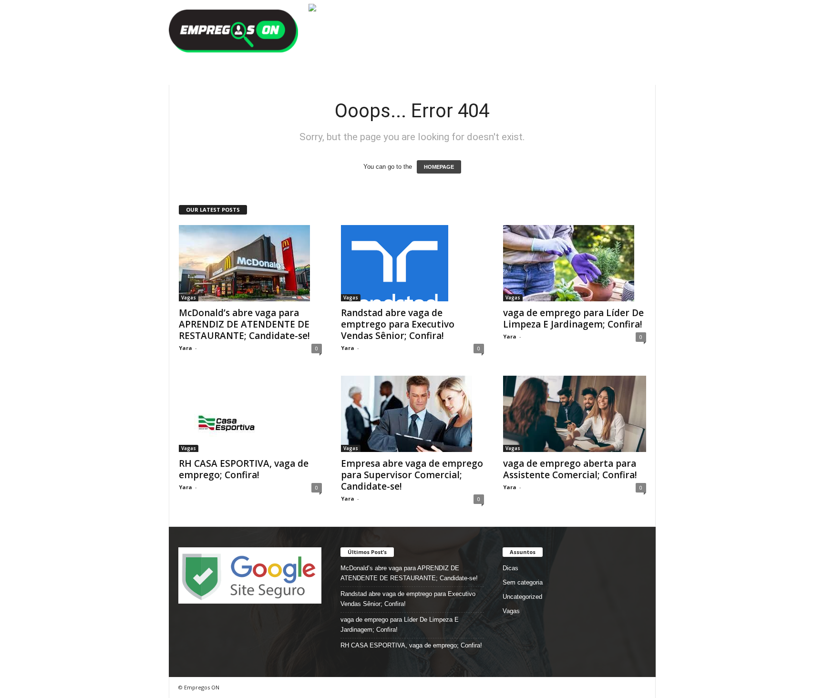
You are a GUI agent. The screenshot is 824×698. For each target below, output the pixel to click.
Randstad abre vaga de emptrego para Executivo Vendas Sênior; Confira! (397, 324)
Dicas (510, 568)
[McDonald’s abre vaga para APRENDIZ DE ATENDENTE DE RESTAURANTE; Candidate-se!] (250, 263)
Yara (185, 347)
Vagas (188, 297)
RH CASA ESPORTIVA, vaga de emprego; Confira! (244, 469)
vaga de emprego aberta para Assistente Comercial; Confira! (570, 469)
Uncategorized (522, 596)
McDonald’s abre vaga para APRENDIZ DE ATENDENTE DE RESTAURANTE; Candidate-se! (244, 324)
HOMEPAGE (439, 167)
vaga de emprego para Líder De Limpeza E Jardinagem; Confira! (573, 318)
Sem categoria (523, 582)
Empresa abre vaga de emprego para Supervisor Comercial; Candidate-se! (412, 475)
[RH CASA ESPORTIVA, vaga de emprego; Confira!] (250, 414)
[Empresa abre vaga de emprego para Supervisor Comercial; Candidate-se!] (412, 414)
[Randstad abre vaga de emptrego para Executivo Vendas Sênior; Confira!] (412, 263)
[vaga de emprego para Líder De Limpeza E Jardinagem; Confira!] (574, 263)
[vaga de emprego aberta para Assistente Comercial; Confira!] (574, 414)
